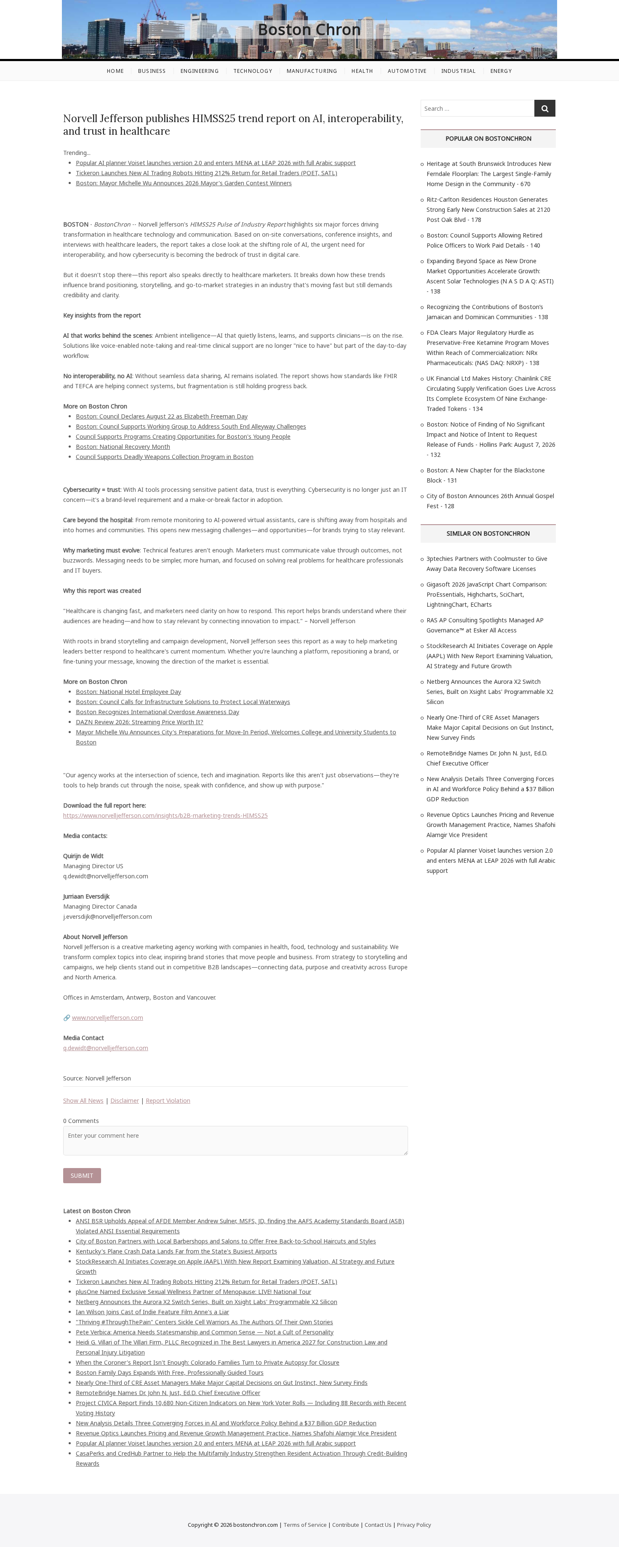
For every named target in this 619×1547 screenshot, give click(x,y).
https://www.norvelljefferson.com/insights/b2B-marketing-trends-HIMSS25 (165, 815)
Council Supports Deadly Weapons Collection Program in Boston (164, 457)
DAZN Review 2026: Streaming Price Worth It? (139, 722)
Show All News (83, 1100)
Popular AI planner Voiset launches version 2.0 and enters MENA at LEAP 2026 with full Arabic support (216, 163)
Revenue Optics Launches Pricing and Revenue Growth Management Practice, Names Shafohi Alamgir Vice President (236, 1433)
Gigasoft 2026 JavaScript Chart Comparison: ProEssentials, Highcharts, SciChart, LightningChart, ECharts (487, 594)
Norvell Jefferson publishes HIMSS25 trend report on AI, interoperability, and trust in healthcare (233, 125)
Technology (252, 71)
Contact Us (378, 1524)
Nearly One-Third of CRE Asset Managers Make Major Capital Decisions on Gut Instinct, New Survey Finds (222, 1383)
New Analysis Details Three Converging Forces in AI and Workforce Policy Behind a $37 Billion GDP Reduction (226, 1423)
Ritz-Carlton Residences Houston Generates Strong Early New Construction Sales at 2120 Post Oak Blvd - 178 (488, 209)
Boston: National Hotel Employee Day (128, 692)
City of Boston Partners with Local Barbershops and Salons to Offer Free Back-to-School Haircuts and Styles (226, 1241)
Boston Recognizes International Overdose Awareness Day (157, 712)
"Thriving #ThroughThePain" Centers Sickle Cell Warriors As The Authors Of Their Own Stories (204, 1322)
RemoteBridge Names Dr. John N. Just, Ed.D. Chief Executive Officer (168, 1393)
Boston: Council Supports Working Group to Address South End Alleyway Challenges (191, 426)
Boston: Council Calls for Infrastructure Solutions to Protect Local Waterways (183, 702)
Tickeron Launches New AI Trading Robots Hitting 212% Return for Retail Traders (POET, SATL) (206, 173)
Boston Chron (309, 29)
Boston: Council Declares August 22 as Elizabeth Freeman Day (162, 416)
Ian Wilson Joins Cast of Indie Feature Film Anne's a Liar (152, 1312)
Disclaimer (124, 1100)
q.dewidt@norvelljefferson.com (105, 1048)
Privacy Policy (414, 1524)
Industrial (458, 71)
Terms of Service (305, 1524)
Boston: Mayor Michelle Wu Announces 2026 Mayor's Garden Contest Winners (184, 183)
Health (362, 71)
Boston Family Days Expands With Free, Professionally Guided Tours (170, 1372)
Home (115, 71)
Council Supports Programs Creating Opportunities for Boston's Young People (183, 436)
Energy (501, 71)
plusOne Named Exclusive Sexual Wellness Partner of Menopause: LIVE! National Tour (193, 1292)
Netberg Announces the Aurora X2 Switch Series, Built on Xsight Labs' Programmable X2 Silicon (206, 1302)
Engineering (200, 71)
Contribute (345, 1524)
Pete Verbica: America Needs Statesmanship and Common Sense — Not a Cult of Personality (205, 1332)
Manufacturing (312, 71)
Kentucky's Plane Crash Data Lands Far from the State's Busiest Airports (176, 1251)
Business (152, 71)
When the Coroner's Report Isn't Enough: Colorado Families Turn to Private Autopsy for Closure (207, 1362)
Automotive (407, 71)
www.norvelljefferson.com (107, 1018)
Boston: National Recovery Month (123, 447)
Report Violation (168, 1100)
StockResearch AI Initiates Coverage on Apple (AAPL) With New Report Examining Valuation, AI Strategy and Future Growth (490, 656)
